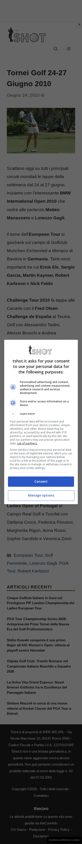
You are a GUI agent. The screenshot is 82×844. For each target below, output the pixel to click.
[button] (41, 414)
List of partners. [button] (27, 443)
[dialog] (41, 422)
